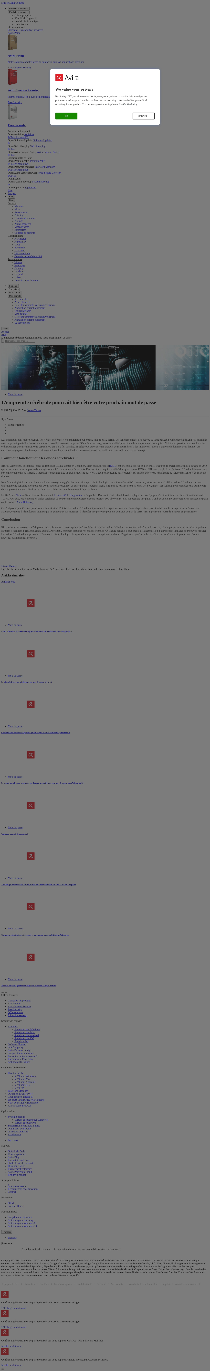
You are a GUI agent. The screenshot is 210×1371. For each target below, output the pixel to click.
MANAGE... (144, 116)
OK (66, 116)
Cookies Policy (130, 104)
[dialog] (105, 97)
